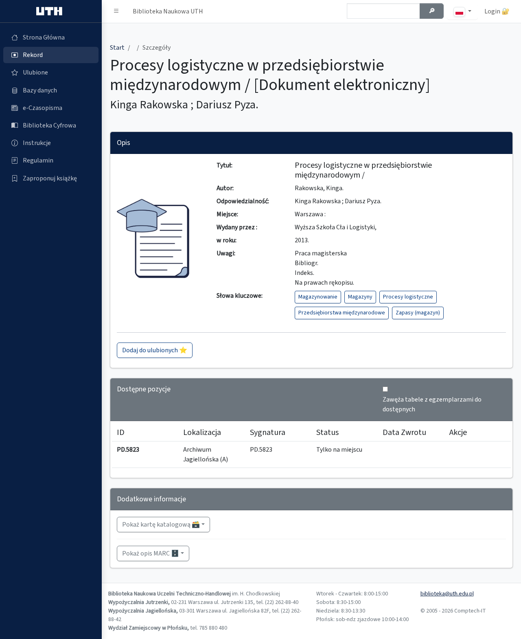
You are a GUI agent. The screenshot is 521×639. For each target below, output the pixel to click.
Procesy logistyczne (408, 297)
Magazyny (360, 297)
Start (117, 47)
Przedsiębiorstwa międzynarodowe (341, 313)
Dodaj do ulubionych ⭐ (154, 350)
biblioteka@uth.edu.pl (447, 594)
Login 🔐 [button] (497, 11)
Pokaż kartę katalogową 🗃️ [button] (161, 524)
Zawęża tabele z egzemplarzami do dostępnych (432, 404)
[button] (116, 11)
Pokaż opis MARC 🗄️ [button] (150, 553)
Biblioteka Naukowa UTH (168, 11)
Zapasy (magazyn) (418, 313)
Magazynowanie (317, 297)
